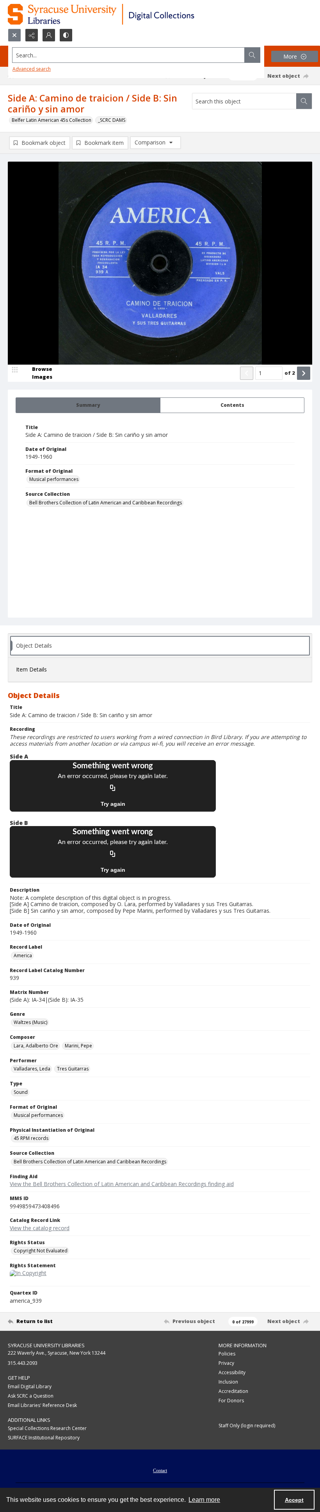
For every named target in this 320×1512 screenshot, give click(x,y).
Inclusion (228, 1381)
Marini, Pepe (78, 1045)
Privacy (226, 1363)
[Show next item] (303, 373)
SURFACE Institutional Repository (44, 1437)
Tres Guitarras (73, 1068)
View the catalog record (39, 1228)
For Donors (231, 1400)
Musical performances (53, 479)
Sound (21, 1092)
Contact (160, 1470)
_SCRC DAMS (111, 120)
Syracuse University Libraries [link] (46, 1345)
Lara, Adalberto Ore (36, 1045)
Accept (294, 1500)
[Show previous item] (246, 373)
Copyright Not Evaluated (41, 1250)
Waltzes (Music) (30, 1022)
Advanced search (31, 69)
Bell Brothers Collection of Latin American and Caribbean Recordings (105, 502)
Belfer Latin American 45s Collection (51, 120)
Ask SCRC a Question (30, 1396)
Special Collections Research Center (47, 1428)
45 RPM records (31, 1138)
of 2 (289, 372)
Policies (227, 1353)
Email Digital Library (30, 1386)
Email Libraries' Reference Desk (42, 1405)
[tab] (88, 405)
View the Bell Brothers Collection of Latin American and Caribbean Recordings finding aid (122, 1184)
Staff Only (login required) (247, 1425)
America (23, 955)
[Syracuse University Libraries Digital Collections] (124, 14)
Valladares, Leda (32, 1068)
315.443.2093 (22, 1363)
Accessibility (232, 1372)
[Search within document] (304, 101)
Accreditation (233, 1391)
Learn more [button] (204, 1499)
